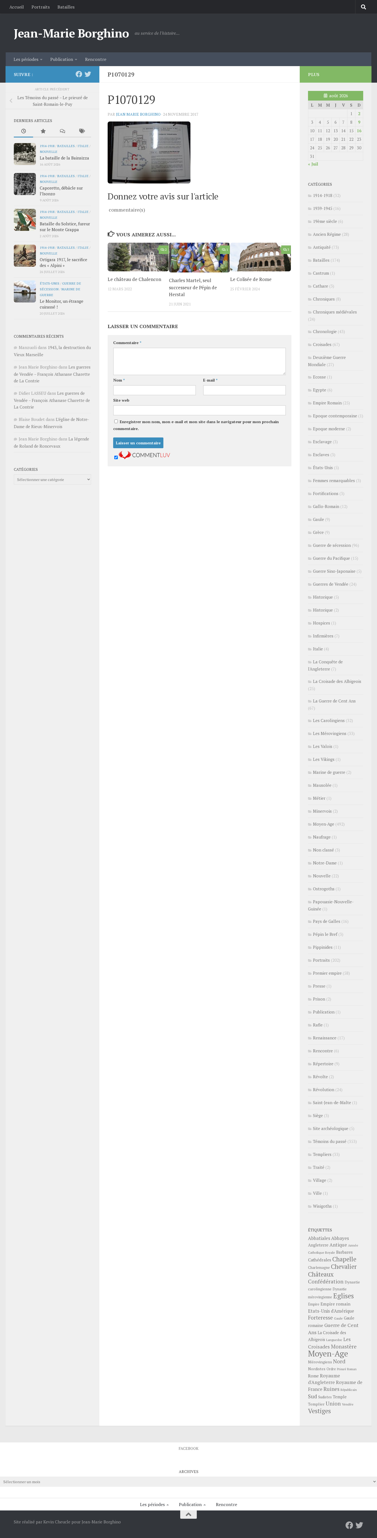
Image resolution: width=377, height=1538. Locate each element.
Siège (318, 1115)
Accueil (16, 7)
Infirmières (323, 636)
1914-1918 (47, 146)
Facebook (188, 1448)
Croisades (322, 344)
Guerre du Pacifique (331, 558)
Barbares (344, 1252)
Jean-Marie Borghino (71, 33)
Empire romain (335, 1304)
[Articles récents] (23, 131)
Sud (312, 1396)
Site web (121, 400)
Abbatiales (319, 1238)
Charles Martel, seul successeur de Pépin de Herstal (193, 287)
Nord (339, 1361)
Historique (323, 597)
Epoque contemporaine (335, 415)
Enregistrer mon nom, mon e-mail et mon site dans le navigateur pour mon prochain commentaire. (196, 425)
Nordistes (316, 1368)
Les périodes (26, 59)
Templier (316, 1404)
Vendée (348, 1404)
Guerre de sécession (332, 545)
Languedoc (334, 1340)
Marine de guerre (329, 772)
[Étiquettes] (81, 131)
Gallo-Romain (326, 506)
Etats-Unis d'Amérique (331, 1311)
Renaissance (324, 1037)
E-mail (210, 380)
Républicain (349, 1390)
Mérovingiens (320, 1361)
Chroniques (324, 299)
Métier (319, 798)
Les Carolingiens (329, 720)
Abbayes (340, 1238)
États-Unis (49, 283)
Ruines (331, 1389)
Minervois (322, 811)
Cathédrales (319, 1260)
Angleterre (318, 1245)
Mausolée (322, 785)
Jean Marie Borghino (138, 114)
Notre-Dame (325, 863)
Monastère (344, 1346)
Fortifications (325, 493)
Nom (119, 380)
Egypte (319, 390)
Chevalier (344, 1267)
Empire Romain (327, 403)
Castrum (321, 273)
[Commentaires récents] (62, 131)
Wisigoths (322, 1206)
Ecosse (319, 377)
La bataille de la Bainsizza (64, 158)
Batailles (66, 7)
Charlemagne (319, 1267)
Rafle (318, 1025)
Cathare (320, 286)
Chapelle (344, 1259)
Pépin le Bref (325, 934)
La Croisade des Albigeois (337, 681)
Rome (313, 1375)
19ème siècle (325, 221)
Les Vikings (323, 759)
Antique (338, 1245)
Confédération (326, 1281)
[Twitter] (87, 74)
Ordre (331, 1369)
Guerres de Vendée (330, 584)
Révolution (323, 1089)
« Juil (313, 164)
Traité (318, 1167)
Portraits (40, 7)
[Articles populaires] (42, 131)
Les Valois (322, 746)
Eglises (343, 1295)
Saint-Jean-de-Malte (332, 1102)
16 (359, 130)
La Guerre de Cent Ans (334, 701)
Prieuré (341, 1369)
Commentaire (127, 342)
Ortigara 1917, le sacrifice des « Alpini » (63, 262)
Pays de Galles (326, 921)
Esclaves (321, 454)
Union (333, 1403)
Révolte (320, 1076)
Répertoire (323, 1063)
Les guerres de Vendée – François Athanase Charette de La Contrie (52, 373)
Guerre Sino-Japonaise (334, 571)
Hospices (321, 623)
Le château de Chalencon (134, 279)
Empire (313, 1304)
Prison (319, 999)
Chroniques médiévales (335, 312)
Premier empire (327, 973)
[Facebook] (79, 74)
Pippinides (323, 947)
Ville (317, 1193)
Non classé (323, 850)
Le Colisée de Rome (251, 279)
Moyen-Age (323, 824)
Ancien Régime (327, 234)
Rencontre (95, 59)
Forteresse (320, 1317)
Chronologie (325, 331)
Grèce (318, 532)
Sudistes (325, 1396)
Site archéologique (330, 1128)
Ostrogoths (323, 888)
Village (319, 1180)
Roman (352, 1369)
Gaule (318, 519)
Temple (340, 1396)
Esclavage (322, 441)
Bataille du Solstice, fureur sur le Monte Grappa (65, 226)
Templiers (322, 1154)
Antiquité (322, 247)
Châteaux (321, 1274)
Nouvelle (48, 151)
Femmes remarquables (334, 480)
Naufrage (322, 837)
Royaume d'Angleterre (324, 1378)
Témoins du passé (329, 1141)
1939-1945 (322, 208)
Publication (61, 59)
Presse (319, 986)
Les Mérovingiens (329, 733)
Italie (83, 146)
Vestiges (319, 1411)
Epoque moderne (329, 428)
